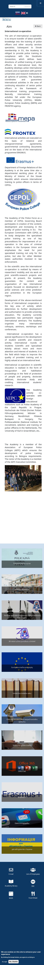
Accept (4, 962)
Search (27, 6)
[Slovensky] (17, 14)
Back (39, 26)
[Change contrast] (27, 14)
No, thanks (13, 961)
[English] (23, 14)
